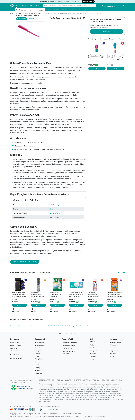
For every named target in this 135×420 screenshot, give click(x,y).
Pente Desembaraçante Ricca (85, 13)
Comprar (97, 68)
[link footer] (43, 409)
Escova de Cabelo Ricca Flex (18, 323)
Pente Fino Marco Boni (51, 326)
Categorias (38, 351)
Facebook (93, 348)
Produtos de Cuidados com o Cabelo (46, 13)
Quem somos (14, 343)
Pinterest (93, 357)
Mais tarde (32, 18)
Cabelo (112, 357)
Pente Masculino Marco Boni (35, 326)
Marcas (37, 371)
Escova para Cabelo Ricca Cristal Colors (80, 326)
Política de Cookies (68, 346)
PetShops (113, 354)
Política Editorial (15, 346)
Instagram (93, 351)
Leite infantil (65, 9)
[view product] (97, 48)
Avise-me (106, 31)
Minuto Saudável (16, 358)
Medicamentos (40, 343)
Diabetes (47, 9)
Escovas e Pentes (55, 213)
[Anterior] (90, 54)
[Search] (94, 5)
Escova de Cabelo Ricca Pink (35, 323)
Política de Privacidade (69, 343)
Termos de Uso (67, 349)
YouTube (93, 354)
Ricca (51, 209)
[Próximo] (122, 54)
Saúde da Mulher (75, 9)
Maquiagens (114, 351)
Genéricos (86, 9)
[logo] (12, 5)
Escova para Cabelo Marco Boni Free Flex (77, 323)
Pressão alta (55, 9)
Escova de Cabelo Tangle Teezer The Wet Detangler (104, 323)
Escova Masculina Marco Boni (18, 326)
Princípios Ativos (41, 362)
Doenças (38, 368)
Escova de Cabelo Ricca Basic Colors (55, 323)
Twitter (92, 345)
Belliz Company (54, 205)
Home (13, 13)
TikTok (92, 360)
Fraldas (112, 348)
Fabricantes (39, 374)
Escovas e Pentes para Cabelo (66, 13)
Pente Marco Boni (63, 326)
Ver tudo (122, 39)
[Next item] (123, 296)
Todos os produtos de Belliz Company (24, 261)
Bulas (37, 365)
